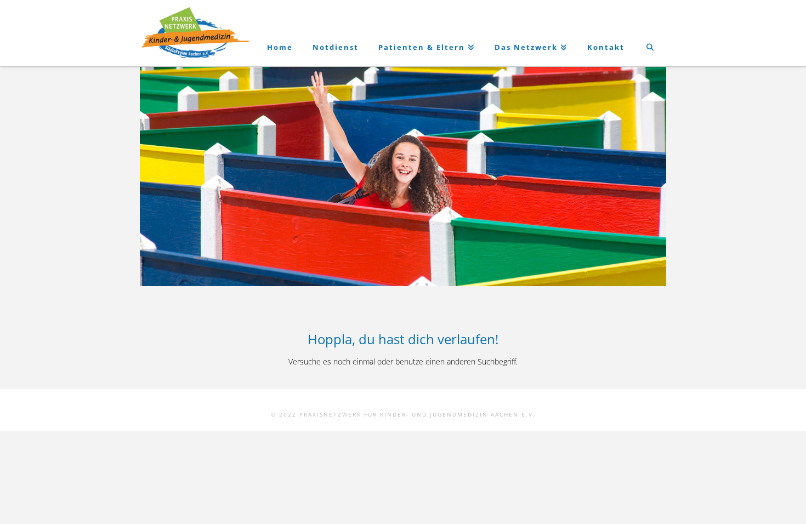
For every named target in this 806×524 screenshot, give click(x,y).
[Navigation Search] (650, 33)
